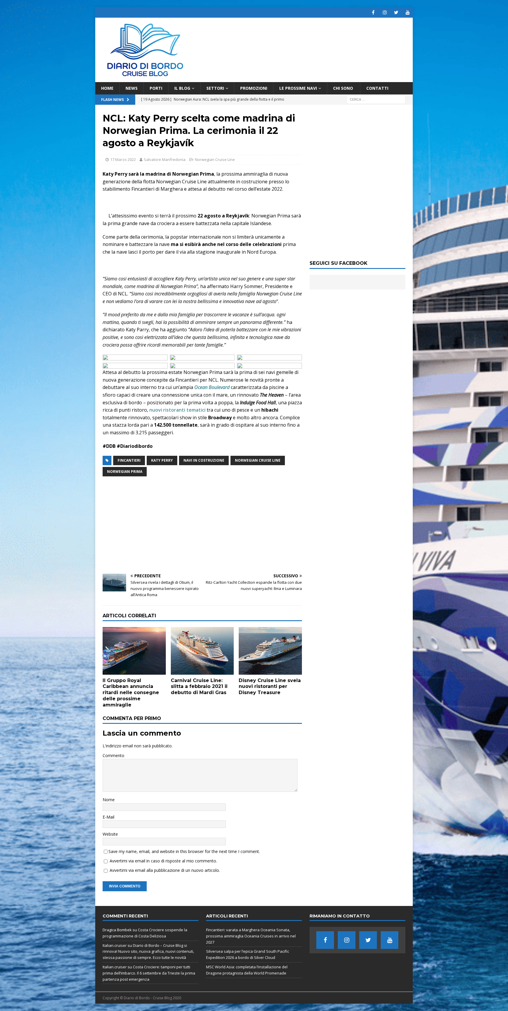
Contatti (377, 88)
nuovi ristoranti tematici (177, 410)
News (132, 88)
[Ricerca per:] (376, 99)
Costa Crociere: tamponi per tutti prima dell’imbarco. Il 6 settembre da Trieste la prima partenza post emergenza (149, 973)
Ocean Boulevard (212, 387)
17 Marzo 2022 (123, 159)
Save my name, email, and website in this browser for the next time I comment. (184, 851)
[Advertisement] (202, 525)
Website (110, 834)
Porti (156, 88)
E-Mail (108, 817)
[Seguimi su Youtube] (407, 12)
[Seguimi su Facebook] (373, 12)
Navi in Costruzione (203, 460)
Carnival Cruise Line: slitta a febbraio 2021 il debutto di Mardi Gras (199, 687)
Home (107, 88)
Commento (113, 755)
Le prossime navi (298, 88)
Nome (109, 799)
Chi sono (343, 88)
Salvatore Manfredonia (165, 159)
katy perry (162, 460)
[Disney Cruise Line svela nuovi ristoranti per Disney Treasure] (270, 650)
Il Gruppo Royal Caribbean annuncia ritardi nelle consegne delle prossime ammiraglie (131, 693)
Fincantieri (129, 460)
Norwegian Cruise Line (215, 159)
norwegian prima (124, 471)
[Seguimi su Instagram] (385, 12)
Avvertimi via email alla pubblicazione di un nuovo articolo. (165, 870)
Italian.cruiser (115, 945)
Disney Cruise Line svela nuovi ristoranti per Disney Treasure (270, 687)
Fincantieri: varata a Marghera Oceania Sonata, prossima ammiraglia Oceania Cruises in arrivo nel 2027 (251, 936)
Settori (215, 88)
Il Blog (182, 88)
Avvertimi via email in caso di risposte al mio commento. (163, 861)
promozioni (253, 88)
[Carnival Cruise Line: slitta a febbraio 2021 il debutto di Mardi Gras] (202, 650)
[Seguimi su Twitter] (396, 12)
